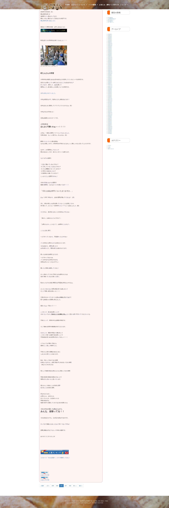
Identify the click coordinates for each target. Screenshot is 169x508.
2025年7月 (110, 49)
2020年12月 (110, 112)
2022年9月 (110, 88)
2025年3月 (110, 53)
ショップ (123, 5)
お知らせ (102, 5)
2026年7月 (110, 35)
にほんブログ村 (45, 475)
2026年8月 (110, 34)
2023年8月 (110, 75)
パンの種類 (92, 5)
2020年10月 (110, 114)
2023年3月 (110, 81)
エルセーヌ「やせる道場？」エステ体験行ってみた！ (55, 457)
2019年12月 (110, 126)
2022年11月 (110, 86)
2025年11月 (110, 44)
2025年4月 (110, 52)
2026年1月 (110, 42)
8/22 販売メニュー (111, 19)
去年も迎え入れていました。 (49, 93)
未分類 (109, 147)
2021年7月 (110, 104)
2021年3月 (110, 109)
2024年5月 (110, 65)
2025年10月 (110, 45)
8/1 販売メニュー (111, 22)
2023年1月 (110, 83)
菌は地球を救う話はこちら (48, 20)
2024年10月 (110, 59)
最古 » (81, 486)
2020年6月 (110, 119)
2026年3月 (110, 39)
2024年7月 (110, 62)
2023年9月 (110, 74)
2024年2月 (110, 68)
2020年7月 (110, 118)
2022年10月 (110, 87)
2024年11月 (110, 58)
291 (66, 486)
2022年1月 (110, 97)
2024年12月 (110, 57)
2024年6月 (110, 64)
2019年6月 (110, 133)
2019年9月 (110, 129)
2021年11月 (110, 99)
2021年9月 (110, 102)
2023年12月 (110, 71)
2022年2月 (110, 96)
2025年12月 (110, 43)
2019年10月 (110, 128)
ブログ (109, 146)
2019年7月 (110, 132)
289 (57, 486)
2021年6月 (110, 105)
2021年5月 (110, 106)
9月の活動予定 (110, 17)
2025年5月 (110, 51)
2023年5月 (110, 79)
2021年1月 (110, 111)
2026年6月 (110, 36)
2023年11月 (110, 72)
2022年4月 (110, 94)
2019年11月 (110, 127)
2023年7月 (110, 76)
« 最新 (42, 486)
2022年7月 (110, 90)
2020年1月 (110, 125)
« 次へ (48, 486)
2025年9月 (110, 46)
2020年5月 (110, 120)
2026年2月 (110, 41)
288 (53, 486)
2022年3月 (110, 95)
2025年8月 (110, 47)
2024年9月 (110, 60)
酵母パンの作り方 (113, 5)
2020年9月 (110, 116)
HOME (67, 5)
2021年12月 (110, 98)
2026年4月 (110, 38)
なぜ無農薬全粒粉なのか (112, 18)
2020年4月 (110, 121)
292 (70, 486)
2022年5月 (110, 92)
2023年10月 (110, 73)
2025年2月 (110, 54)
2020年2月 (110, 124)
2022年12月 (110, 84)
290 (61, 486)
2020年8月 (110, 117)
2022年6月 (110, 91)
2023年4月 (110, 80)
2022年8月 (110, 89)
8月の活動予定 (110, 20)
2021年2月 (110, 110)
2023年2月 (110, 82)
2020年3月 (110, 123)
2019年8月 (110, 131)
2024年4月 (110, 66)
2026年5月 (110, 37)
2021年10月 (110, 101)
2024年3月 (110, 67)
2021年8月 (110, 103)
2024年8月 (110, 61)
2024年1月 (110, 69)
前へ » (75, 486)
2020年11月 (110, 113)
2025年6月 (110, 50)
